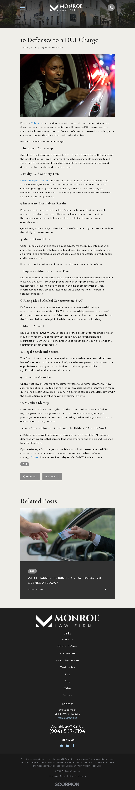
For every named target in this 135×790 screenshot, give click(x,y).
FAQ (67, 674)
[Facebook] (73, 745)
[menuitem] (53, 776)
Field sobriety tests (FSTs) (34, 180)
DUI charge (37, 123)
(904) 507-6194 (67, 731)
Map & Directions (67, 718)
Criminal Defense (67, 646)
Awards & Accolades (67, 660)
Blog (67, 681)
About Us (67, 639)
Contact (35, 457)
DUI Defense (67, 653)
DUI (25, 464)
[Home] (66, 7)
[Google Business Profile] (61, 745)
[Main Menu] (22, 7)
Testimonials (67, 667)
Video (67, 688)
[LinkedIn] (67, 745)
